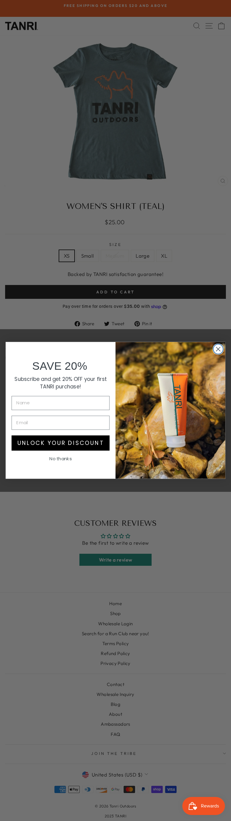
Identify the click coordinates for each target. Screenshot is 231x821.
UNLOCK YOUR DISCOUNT (60, 443)
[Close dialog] (218, 349)
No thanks (60, 458)
